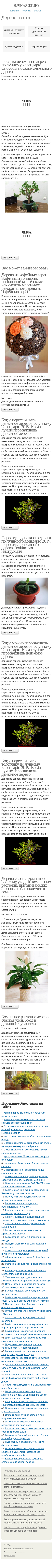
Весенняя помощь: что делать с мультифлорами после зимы (19, 1205)
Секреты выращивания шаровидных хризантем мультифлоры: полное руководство (25, 1218)
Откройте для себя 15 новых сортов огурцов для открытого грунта (22, 1305)
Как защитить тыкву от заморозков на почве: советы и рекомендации (26, 1430)
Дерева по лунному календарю (14, 31)
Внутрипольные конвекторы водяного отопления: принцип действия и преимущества (26, 1332)
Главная (14, 10)
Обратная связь (9, 1556)
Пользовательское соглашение (22, 1548)
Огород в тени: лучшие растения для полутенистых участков (22, 1416)
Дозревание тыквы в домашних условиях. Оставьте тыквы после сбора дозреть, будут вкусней (25, 1368)
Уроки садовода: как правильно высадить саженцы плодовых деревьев (25, 1339)
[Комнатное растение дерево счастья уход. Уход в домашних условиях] (26, 1080)
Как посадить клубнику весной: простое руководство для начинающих (23, 1272)
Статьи (38, 10)
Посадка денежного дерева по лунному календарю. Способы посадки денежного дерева (26, 66)
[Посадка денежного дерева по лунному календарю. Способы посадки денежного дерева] (26, 197)
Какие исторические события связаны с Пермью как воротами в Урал (23, 1121)
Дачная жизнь (26, 5)
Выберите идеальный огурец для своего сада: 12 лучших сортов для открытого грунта (25, 1299)
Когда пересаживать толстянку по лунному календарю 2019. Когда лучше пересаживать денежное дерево (21, 767)
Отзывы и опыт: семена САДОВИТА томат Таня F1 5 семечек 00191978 (25, 1185)
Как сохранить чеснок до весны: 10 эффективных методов (21, 1232)
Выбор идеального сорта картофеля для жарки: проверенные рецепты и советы (24, 1326)
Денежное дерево (14, 46)
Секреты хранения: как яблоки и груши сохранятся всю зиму (22, 1171)
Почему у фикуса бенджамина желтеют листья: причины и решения (23, 1198)
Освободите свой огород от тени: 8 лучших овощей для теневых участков (25, 1359)
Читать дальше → (10, 258)
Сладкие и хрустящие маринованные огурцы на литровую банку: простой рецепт (26, 1144)
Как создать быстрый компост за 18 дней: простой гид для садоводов (24, 1436)
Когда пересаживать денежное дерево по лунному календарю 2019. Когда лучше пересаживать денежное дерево (26, 426)
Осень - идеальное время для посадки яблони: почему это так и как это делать (23, 1285)
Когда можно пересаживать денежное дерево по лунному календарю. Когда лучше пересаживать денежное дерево (26, 649)
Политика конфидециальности (14, 1552)
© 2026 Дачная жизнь (11, 1545)
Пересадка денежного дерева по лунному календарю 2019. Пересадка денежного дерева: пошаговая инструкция (26, 544)
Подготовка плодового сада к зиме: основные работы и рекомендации (21, 1346)
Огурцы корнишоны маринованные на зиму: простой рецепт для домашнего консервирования (25, 1129)
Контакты (7, 1548)
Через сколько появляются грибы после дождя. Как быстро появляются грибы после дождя (24, 1378)
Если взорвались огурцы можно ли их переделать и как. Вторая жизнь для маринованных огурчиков (23, 1495)
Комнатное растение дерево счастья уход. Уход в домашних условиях (24, 1019)
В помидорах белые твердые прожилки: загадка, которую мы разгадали (24, 1352)
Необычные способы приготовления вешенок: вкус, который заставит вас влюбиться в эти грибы (22, 1452)
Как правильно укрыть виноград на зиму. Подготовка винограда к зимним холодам (24, 1403)
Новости (26, 10)
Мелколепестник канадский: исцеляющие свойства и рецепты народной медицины (24, 1178)
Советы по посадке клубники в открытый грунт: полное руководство (24, 1252)
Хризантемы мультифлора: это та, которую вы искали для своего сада (25, 1211)
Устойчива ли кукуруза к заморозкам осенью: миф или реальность (22, 1423)
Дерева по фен (39, 46)
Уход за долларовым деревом (39, 31)
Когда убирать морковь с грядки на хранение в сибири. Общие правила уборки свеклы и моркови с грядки (24, 1395)
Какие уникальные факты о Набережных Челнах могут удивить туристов (24, 1191)
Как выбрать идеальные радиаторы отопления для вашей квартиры (22, 1460)
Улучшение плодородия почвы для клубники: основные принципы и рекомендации (26, 1279)
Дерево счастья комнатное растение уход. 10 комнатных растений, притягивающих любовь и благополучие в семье (26, 885)
